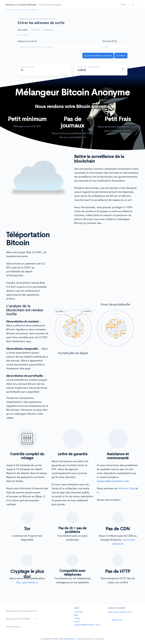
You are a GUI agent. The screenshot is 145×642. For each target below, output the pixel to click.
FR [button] (122, 4)
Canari (77, 618)
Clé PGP (78, 612)
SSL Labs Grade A (27, 582)
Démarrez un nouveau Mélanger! (21, 4)
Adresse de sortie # (27, 41)
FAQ (76, 615)
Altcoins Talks (126, 488)
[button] (131, 4)
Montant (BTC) (110, 41)
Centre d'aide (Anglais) (50, 4)
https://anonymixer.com (120, 612)
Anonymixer (69, 638)
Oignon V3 (117, 619)
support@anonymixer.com (113, 481)
